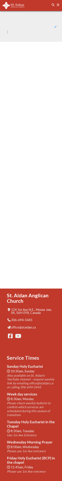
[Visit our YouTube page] (17, 336)
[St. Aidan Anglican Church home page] (18, 5)
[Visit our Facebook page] (10, 336)
